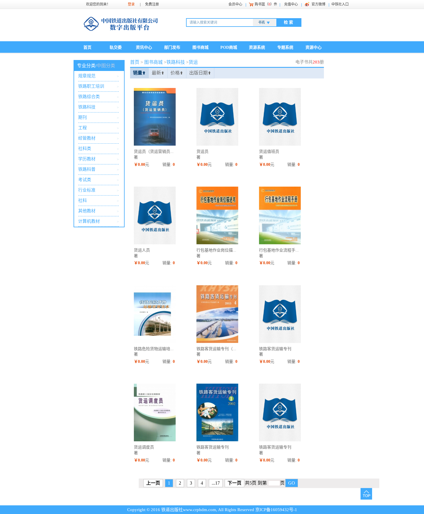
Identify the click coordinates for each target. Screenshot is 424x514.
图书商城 (200, 47)
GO (291, 483)
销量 (139, 72)
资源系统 (257, 47)
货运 (193, 62)
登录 (131, 4)
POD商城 (228, 47)
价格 (176, 72)
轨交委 (116, 47)
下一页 (234, 483)
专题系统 (285, 47)
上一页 (153, 483)
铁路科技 (175, 62)
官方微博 (318, 4)
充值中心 (291, 4)
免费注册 (152, 4)
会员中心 (235, 4)
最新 (158, 72)
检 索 (288, 22)
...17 (216, 483)
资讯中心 (144, 47)
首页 (87, 47)
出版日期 (200, 72)
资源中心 (313, 47)
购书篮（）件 (266, 4)
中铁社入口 (340, 4)
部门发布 (172, 47)
